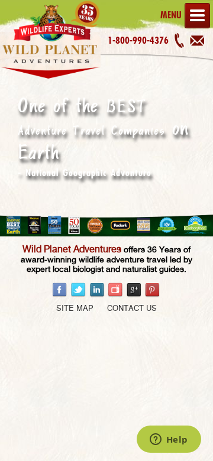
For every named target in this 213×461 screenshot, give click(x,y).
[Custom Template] (50, 78)
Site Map (74, 309)
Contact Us (132, 309)
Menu (171, 15)
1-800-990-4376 (138, 40)
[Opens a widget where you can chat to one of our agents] (168, 440)
